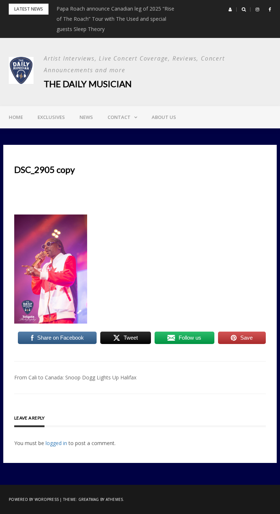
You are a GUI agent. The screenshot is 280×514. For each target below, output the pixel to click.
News (86, 117)
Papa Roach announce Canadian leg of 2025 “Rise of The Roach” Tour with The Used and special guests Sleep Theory (115, 18)
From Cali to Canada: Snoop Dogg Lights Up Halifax (75, 377)
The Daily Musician (88, 83)
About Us (164, 117)
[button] (230, 9)
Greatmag (88, 499)
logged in (56, 443)
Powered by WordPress (34, 499)
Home (16, 117)
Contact (119, 117)
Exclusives (51, 117)
